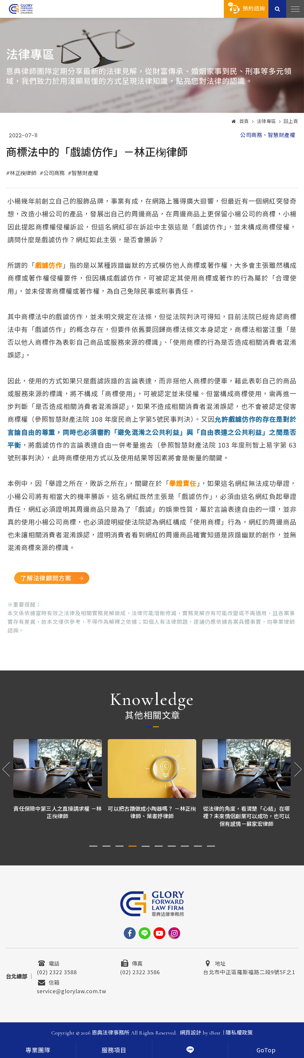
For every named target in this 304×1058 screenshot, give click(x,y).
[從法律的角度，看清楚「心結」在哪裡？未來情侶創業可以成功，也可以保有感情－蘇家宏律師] (152, 768)
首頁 (244, 122)
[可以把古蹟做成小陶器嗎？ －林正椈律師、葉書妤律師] (57, 768)
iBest (214, 1032)
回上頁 (291, 122)
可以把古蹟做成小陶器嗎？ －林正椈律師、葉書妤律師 (57, 812)
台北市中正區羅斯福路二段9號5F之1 (249, 971)
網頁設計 (191, 1032)
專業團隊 (38, 1050)
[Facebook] (130, 933)
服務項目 (114, 1050)
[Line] (145, 933)
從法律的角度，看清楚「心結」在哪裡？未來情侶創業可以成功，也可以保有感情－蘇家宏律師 (152, 815)
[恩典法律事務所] (21, 8)
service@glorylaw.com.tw (71, 990)
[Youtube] (159, 933)
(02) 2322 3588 (57, 971)
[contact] (190, 1050)
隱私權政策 (239, 1032)
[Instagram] (174, 933)
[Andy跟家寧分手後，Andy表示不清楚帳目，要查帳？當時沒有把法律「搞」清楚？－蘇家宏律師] (246, 768)
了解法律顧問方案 (45, 578)
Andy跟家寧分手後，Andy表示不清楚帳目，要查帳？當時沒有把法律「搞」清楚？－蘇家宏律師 (246, 815)
